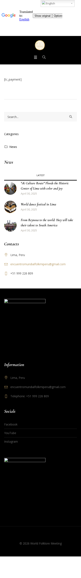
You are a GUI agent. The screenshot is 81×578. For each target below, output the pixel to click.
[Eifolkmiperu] (40, 45)
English (50, 3)
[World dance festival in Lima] (10, 207)
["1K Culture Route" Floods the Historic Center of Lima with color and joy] (10, 188)
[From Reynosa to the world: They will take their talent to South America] (10, 225)
